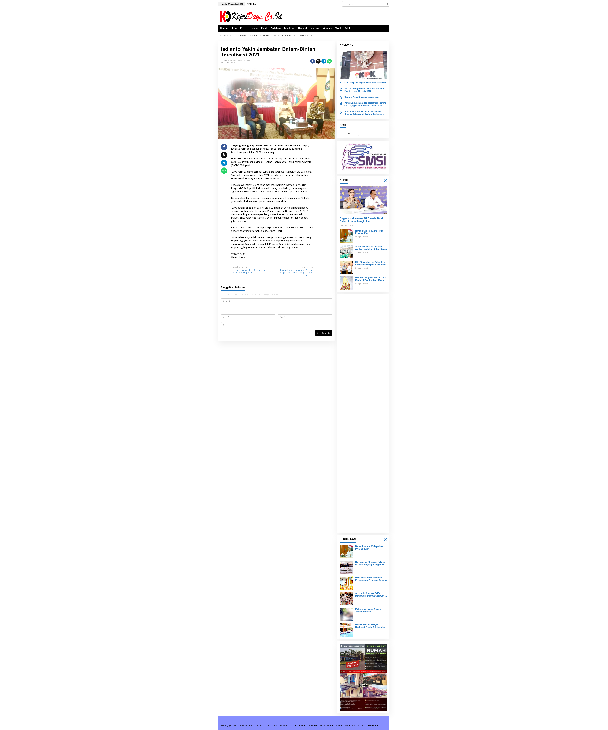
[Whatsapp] (329, 61)
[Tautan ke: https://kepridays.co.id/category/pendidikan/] (386, 539)
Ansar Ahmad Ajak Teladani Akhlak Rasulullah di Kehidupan (371, 248)
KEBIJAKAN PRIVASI (368, 725)
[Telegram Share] (323, 61)
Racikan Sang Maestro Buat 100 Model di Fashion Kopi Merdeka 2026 (364, 90)
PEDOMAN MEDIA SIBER (320, 725)
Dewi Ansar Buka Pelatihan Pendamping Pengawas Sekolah (371, 579)
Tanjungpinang (231, 62)
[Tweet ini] (318, 61)
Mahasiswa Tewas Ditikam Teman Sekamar (368, 610)
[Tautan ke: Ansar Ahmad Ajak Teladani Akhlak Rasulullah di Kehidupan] (346, 251)
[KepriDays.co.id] (250, 16)
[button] (387, 4)
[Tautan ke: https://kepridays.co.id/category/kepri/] (386, 180)
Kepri (223, 62)
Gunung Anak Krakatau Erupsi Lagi (361, 97)
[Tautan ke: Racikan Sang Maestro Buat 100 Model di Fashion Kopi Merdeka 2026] (346, 282)
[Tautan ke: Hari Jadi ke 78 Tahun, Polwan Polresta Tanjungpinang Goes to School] (346, 567)
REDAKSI (284, 725)
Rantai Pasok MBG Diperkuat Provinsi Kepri (369, 232)
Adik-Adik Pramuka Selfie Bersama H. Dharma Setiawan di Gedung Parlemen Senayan (363, 112)
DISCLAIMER (298, 725)
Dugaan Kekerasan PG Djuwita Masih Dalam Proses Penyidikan (362, 220)
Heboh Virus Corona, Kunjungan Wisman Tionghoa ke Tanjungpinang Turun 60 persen (294, 271)
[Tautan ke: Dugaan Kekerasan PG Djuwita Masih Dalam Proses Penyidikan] (363, 200)
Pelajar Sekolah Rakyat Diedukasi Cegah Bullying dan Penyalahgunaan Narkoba (370, 626)
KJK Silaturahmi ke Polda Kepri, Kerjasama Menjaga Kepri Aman (371, 263)
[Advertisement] (363, 414)
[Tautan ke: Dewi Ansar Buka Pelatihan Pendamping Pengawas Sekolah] (346, 582)
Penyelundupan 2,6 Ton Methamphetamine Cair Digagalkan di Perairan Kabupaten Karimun (365, 104)
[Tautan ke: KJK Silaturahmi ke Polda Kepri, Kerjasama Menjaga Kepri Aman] (346, 267)
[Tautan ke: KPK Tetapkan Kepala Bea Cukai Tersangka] (363, 65)
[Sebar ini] (312, 61)
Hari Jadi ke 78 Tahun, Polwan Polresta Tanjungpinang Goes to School (371, 563)
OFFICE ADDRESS (345, 725)
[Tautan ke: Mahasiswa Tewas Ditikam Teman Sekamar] (346, 613)
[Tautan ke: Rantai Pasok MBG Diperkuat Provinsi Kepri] (346, 235)
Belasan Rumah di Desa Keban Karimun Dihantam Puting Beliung (249, 270)
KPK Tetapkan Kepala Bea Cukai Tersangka (365, 82)
